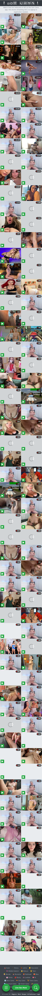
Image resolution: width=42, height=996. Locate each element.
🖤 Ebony (15, 968)
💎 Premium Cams (10, 984)
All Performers (31, 994)
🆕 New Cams (9, 980)
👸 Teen (33, 971)
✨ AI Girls (34, 984)
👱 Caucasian (33, 968)
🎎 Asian (7, 968)
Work (19, 994)
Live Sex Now (21, 988)
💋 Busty (18, 977)
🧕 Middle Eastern (12, 971)
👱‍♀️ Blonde (7, 974)
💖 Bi (34, 977)
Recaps (24, 994)
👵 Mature (24, 971)
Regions (14, 994)
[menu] (6, 988)
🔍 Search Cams (32, 990)
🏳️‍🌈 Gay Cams (20, 980)
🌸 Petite (9, 977)
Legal (38, 994)
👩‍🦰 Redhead (27, 974)
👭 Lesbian (26, 977)
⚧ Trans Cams (32, 980)
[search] (36, 988)
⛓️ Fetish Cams (23, 984)
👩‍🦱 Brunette (17, 974)
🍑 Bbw (36, 974)
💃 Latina (23, 968)
